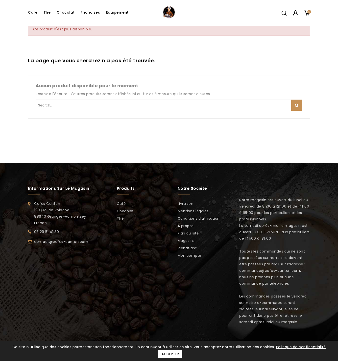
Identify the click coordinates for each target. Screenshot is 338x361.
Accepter (170, 354)
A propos (186, 225)
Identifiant (187, 248)
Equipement (117, 12)
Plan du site (188, 233)
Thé (47, 12)
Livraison (185, 203)
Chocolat (66, 12)
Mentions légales (193, 211)
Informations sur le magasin (58, 188)
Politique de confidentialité (301, 346)
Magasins (186, 240)
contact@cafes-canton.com (61, 241)
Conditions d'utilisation (199, 218)
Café (32, 12)
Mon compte (189, 255)
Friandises (90, 12)
